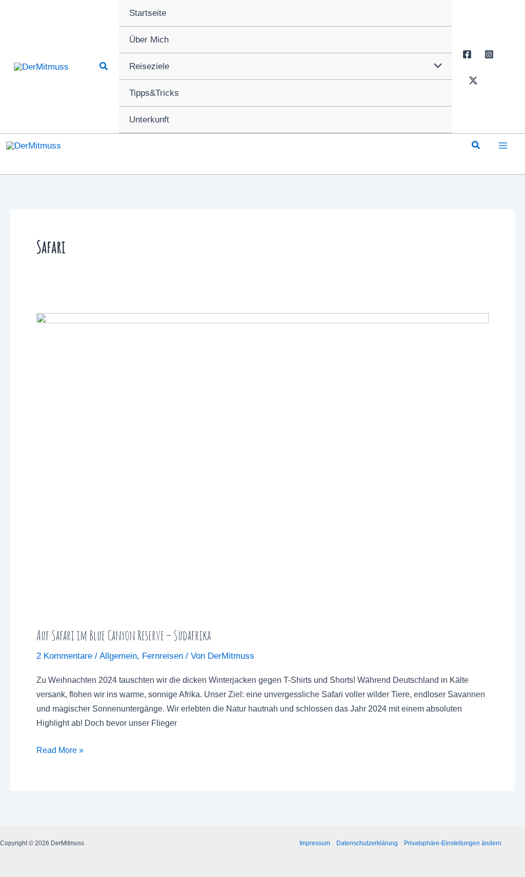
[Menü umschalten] (435, 66)
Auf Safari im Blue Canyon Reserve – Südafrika (123, 635)
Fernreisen (162, 656)
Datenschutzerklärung (367, 843)
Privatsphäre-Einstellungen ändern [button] (452, 843)
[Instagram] (489, 54)
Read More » (60, 751)
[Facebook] (467, 54)
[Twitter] (473, 80)
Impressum (314, 843)
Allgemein (118, 656)
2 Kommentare (64, 656)
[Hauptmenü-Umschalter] (503, 145)
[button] (104, 66)
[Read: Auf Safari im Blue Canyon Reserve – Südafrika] (262, 463)
